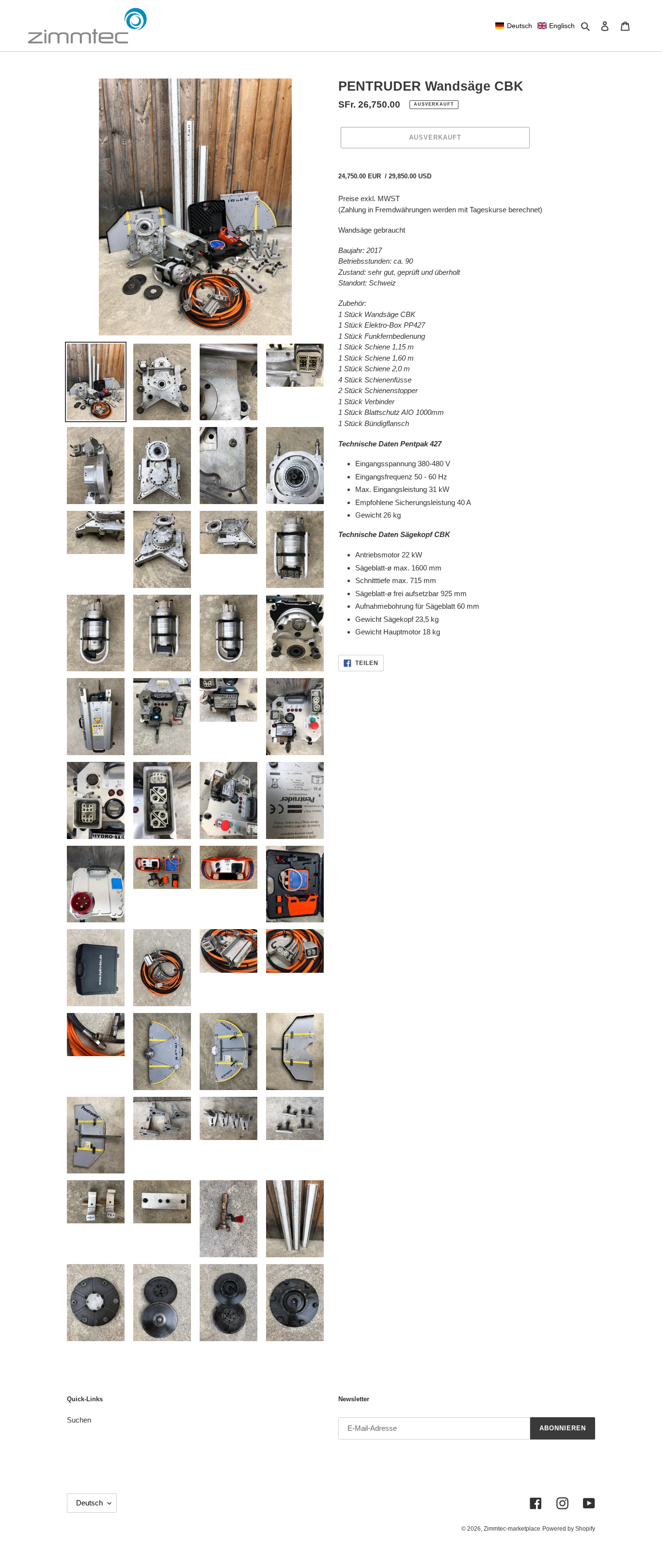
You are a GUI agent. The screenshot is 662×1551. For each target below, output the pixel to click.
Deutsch (89, 1503)
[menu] (535, 26)
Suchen (79, 1420)
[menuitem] (514, 26)
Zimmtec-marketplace (512, 1528)
